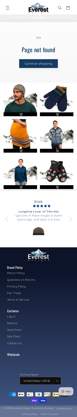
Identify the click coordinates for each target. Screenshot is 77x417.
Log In (11, 316)
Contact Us (14, 343)
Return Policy (16, 273)
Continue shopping (38, 63)
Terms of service (50, 414)
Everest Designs (22, 408)
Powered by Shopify (42, 408)
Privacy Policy (16, 286)
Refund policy (64, 408)
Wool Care (14, 329)
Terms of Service (18, 299)
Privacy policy (29, 414)
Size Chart (13, 336)
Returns (12, 323)
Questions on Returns (21, 279)
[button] (7, 8)
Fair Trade (14, 293)
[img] (38, 206)
